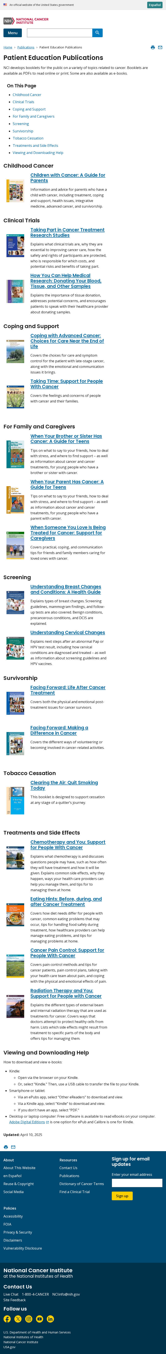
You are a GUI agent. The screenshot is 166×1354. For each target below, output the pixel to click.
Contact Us (68, 1167)
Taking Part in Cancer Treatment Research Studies (67, 232)
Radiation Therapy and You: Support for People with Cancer (66, 993)
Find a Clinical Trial (74, 1191)
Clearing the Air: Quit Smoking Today (64, 785)
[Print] (152, 47)
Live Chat (10, 1294)
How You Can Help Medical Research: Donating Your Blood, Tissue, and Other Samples (65, 280)
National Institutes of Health (23, 1337)
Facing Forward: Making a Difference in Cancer (59, 730)
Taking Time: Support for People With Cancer (66, 384)
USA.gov (9, 1347)
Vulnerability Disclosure (22, 1248)
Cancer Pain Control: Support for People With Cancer (67, 953)
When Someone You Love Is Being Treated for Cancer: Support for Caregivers (68, 532)
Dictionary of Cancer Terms (81, 1183)
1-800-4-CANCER (35, 1294)
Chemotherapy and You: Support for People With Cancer (67, 845)
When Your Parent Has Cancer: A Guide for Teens (67, 484)
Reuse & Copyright (18, 1183)
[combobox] (59, 33)
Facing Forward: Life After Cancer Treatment (67, 690)
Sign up (122, 1196)
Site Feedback (14, 1300)
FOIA (7, 1224)
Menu (13, 32)
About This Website (19, 1167)
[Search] (97, 33)
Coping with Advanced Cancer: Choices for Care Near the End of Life (67, 340)
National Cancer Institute (20, 1342)
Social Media (13, 1191)
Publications (69, 1175)
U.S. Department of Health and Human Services (37, 1332)
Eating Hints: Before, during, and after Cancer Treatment (66, 901)
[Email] (160, 47)
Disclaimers (12, 1240)
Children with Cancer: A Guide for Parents (67, 178)
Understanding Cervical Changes (67, 632)
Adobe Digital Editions (27, 1122)
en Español (12, 1175)
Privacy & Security (17, 1232)
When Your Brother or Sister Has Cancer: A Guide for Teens (66, 439)
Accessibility (13, 1216)
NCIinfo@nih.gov (66, 1294)
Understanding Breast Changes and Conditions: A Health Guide (65, 589)
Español (155, 5)
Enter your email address (132, 1174)
